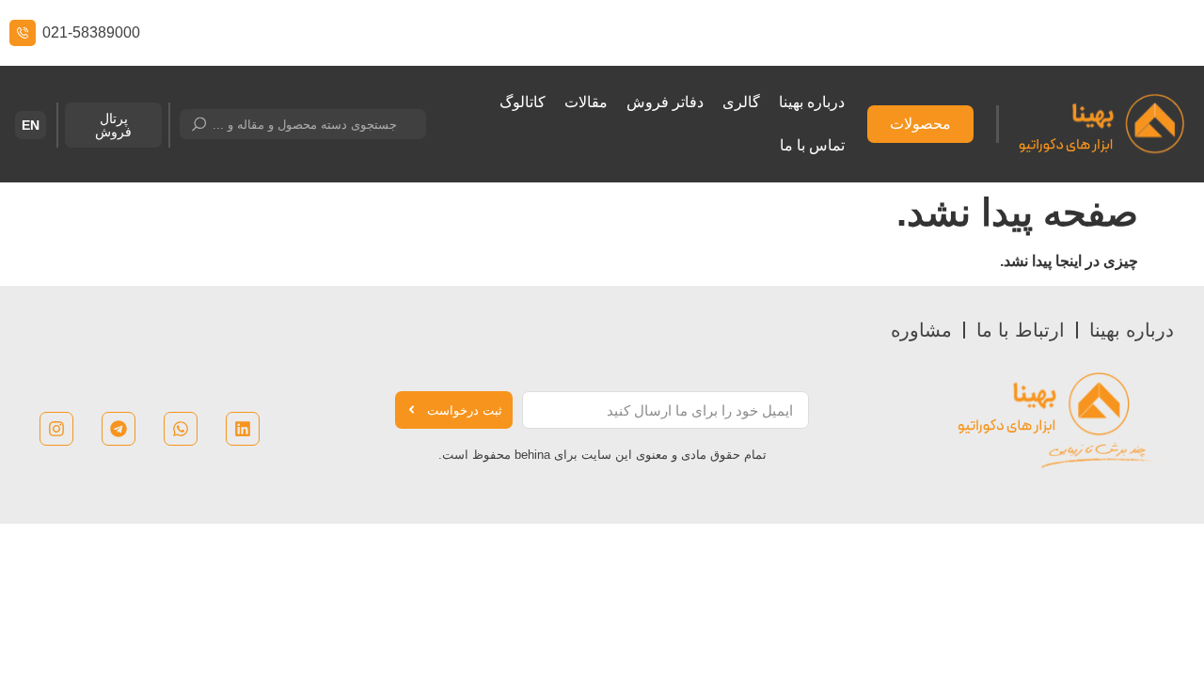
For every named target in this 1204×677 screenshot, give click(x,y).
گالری (741, 102)
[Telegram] (118, 429)
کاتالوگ (522, 102)
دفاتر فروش (665, 102)
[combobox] (303, 124)
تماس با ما (812, 145)
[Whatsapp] (181, 429)
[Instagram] (56, 429)
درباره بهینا (812, 102)
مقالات (586, 102)
